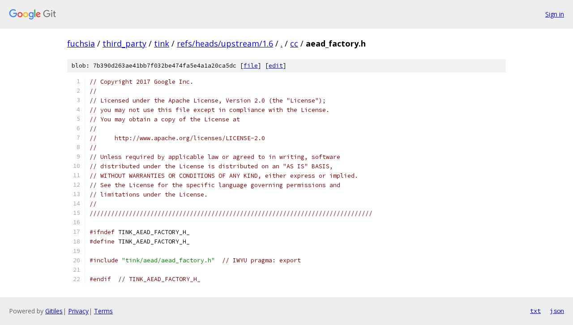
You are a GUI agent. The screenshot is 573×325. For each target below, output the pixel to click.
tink (161, 43)
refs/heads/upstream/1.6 (225, 43)
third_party (124, 43)
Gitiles (54, 311)
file (251, 65)
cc (294, 43)
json (557, 311)
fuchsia (81, 43)
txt (535, 311)
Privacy (78, 311)
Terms (103, 311)
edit (276, 65)
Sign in (554, 14)
